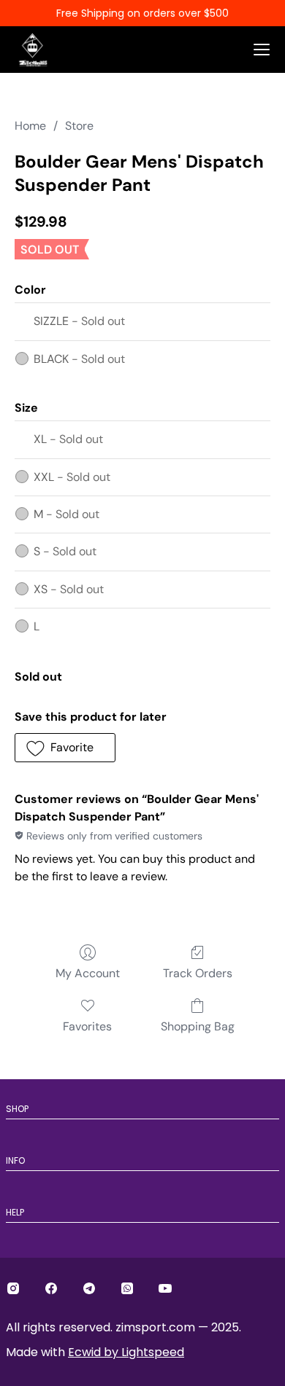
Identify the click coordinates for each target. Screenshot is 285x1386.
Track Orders (197, 973)
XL (68, 439)
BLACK (79, 359)
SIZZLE (79, 321)
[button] (65, 747)
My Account (88, 973)
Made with (95, 1352)
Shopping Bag (198, 1026)
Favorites (87, 1026)
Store (79, 125)
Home (30, 125)
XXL (72, 477)
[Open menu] (261, 49)
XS (69, 589)
